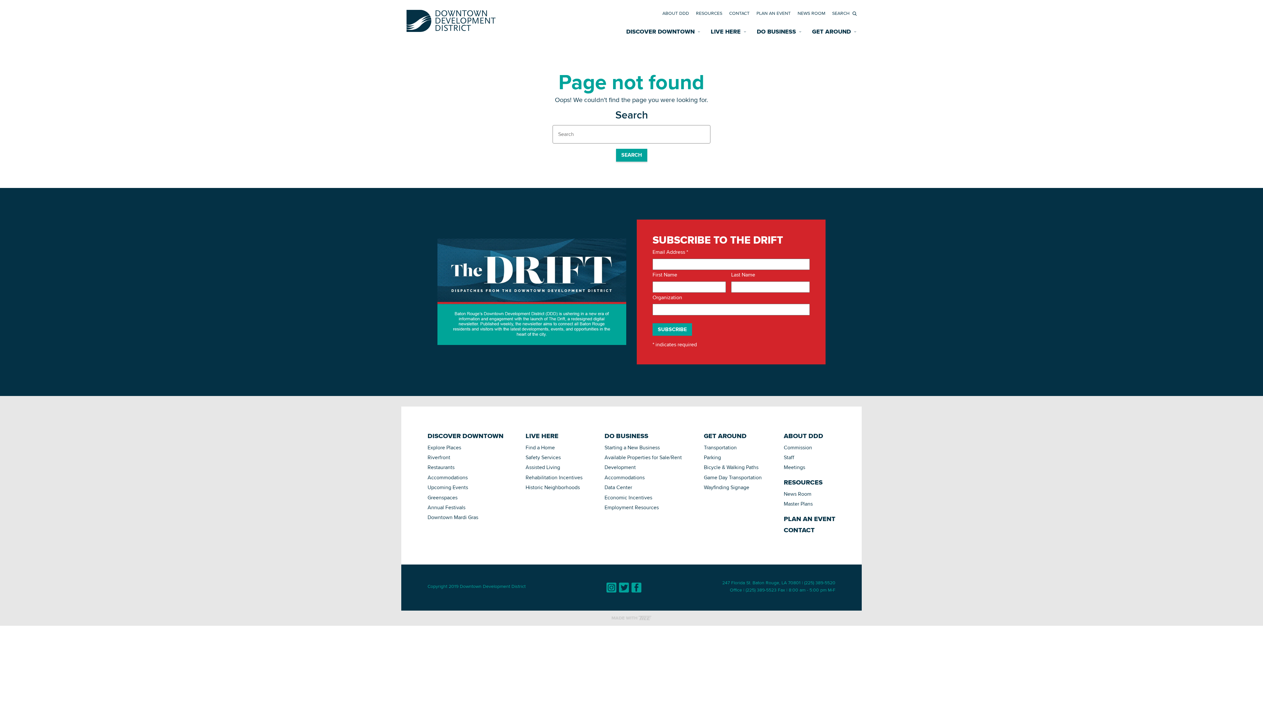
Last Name (743, 274)
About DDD (675, 13)
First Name (665, 274)
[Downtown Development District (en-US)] (451, 19)
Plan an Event (773, 13)
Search (631, 155)
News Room (811, 13)
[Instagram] (611, 587)
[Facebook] (636, 587)
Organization (667, 297)
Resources (709, 13)
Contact (739, 13)
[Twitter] (624, 587)
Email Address (670, 252)
